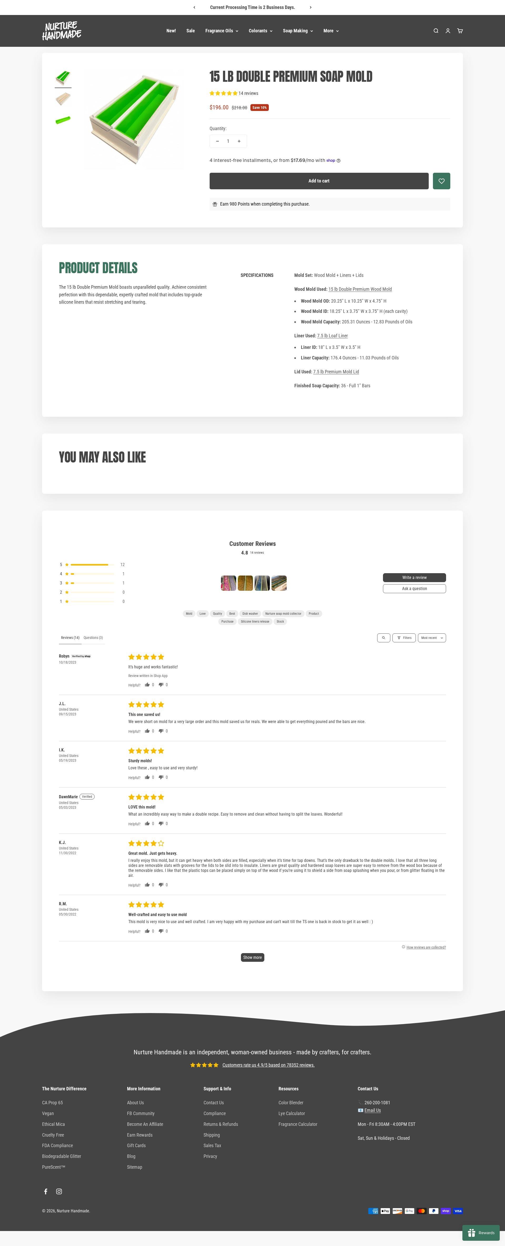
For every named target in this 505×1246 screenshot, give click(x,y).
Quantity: (218, 128)
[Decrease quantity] (217, 141)
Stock (280, 621)
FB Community (141, 1113)
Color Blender (291, 1102)
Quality (217, 614)
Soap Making (295, 30)
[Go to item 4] (279, 583)
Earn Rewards (140, 1135)
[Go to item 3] (63, 121)
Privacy (210, 1156)
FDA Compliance (57, 1145)
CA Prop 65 (52, 1102)
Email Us (373, 1110)
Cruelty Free (53, 1135)
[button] (224, 93)
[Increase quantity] (239, 141)
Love (203, 614)
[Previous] (194, 7)
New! (171, 30)
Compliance (215, 1113)
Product (314, 614)
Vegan (48, 1113)
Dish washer (250, 614)
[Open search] (383, 637)
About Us (135, 1102)
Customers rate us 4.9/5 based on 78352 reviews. (269, 1065)
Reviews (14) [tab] (70, 637)
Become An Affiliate (145, 1124)
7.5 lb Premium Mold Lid (336, 371)
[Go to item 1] (63, 79)
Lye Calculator (292, 1113)
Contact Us (214, 1102)
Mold (189, 614)
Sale (190, 30)
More (329, 30)
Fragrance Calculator (298, 1124)
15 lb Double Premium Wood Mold (360, 289)
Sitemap (134, 1167)
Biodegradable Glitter (61, 1156)
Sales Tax (212, 1145)
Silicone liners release (255, 621)
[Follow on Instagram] (59, 1191)
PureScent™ (53, 1167)
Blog (131, 1156)
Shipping (212, 1135)
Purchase (227, 621)
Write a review (414, 577)
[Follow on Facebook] (45, 1191)
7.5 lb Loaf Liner (332, 335)
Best (232, 614)
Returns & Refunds (221, 1124)
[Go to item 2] (63, 100)
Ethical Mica (53, 1124)
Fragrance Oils (219, 30)
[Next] (311, 7)
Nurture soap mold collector (283, 614)
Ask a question (414, 588)
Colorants (258, 30)
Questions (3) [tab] (93, 637)
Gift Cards (136, 1145)
